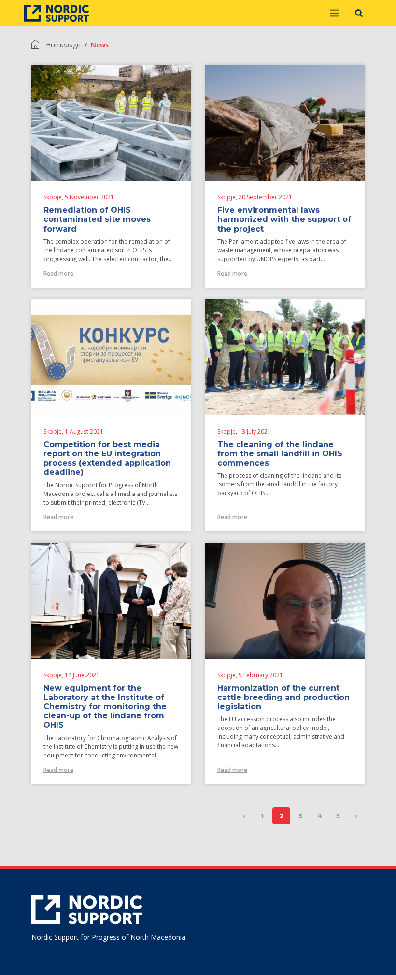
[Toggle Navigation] (334, 13)
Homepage (63, 44)
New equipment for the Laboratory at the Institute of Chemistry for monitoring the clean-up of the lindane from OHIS (105, 707)
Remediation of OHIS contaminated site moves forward (97, 219)
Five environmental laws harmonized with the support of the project (284, 219)
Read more (58, 273)
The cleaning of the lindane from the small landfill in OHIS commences (279, 453)
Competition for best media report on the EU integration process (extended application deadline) (107, 458)
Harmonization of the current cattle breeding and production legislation (283, 697)
